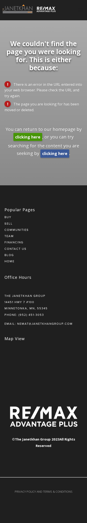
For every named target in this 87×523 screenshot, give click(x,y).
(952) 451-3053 (31, 315)
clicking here (27, 137)
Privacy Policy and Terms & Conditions (43, 492)
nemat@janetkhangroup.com (45, 324)
